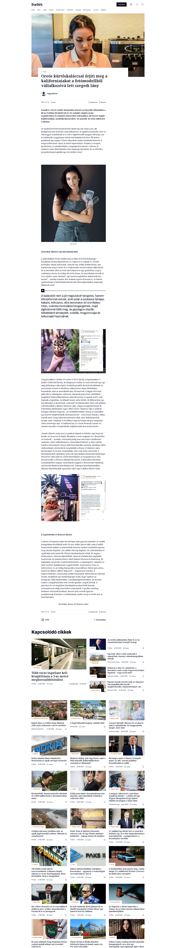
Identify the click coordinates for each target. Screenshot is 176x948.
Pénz (38, 10)
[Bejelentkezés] (131, 4)
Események (87, 10)
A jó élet (95, 10)
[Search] (137, 4)
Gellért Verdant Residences (38, 729)
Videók (51, 10)
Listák (45, 10)
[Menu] (142, 4)
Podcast (78, 10)
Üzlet (33, 10)
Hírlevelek (70, 10)
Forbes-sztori (60, 10)
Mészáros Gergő (113, 676)
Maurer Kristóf (112, 690)
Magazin (103, 10)
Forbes (33, 684)
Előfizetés (121, 4)
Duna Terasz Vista (113, 662)
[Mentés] (143, 648)
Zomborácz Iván (114, 804)
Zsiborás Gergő (114, 731)
